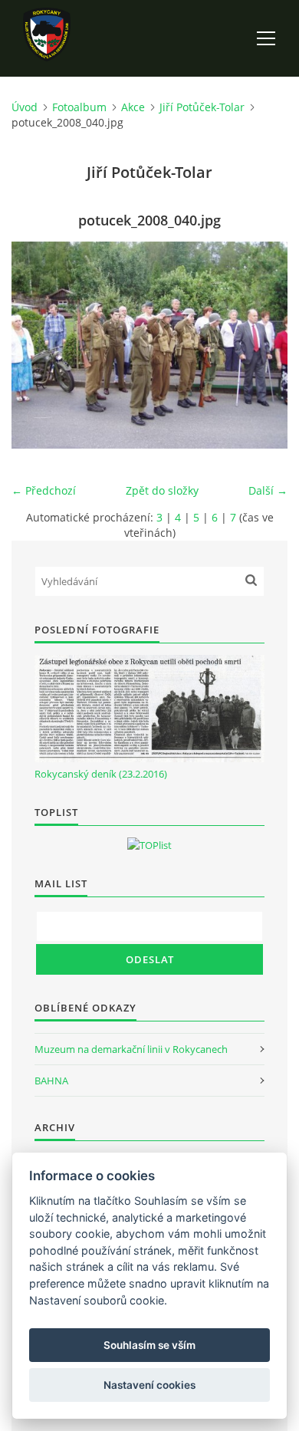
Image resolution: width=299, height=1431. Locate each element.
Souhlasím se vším (150, 1345)
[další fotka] (262, 345)
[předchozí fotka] (36, 345)
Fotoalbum (79, 107)
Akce (133, 107)
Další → (268, 490)
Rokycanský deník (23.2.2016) (100, 774)
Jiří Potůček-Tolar (202, 107)
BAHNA (51, 1080)
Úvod (25, 107)
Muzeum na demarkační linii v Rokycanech (131, 1049)
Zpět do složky (162, 490)
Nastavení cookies (150, 1385)
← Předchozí (44, 490)
